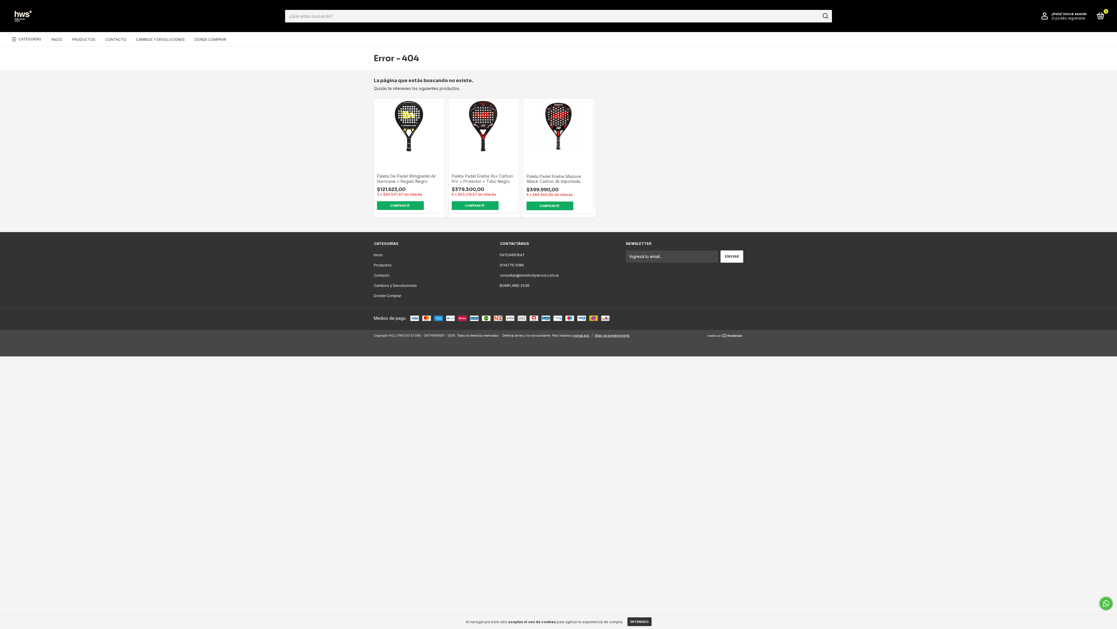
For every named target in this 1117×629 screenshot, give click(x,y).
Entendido (639, 621)
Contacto (115, 39)
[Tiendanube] (725, 336)
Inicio (56, 39)
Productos (83, 39)
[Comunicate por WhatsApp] (1106, 603)
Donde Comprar (210, 39)
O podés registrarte (1068, 18)
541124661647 (512, 255)
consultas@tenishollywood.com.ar (529, 275)
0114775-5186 (512, 265)
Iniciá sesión (1075, 14)
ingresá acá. (581, 335)
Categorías (30, 39)
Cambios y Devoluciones (160, 39)
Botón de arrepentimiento (612, 335)
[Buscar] (825, 16)
